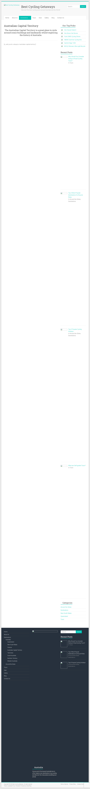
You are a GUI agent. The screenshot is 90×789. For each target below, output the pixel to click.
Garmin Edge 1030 (70, 43)
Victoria (9, 647)
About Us (15, 18)
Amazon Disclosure (81, 784)
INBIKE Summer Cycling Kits (73, 40)
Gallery (47, 18)
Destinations (24, 18)
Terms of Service (64, 784)
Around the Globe (66, 607)
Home (7, 18)
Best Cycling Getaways (38, 7)
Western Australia (12, 661)
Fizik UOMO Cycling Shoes (72, 36)
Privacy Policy (72, 784)
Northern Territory (12, 658)
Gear (40, 18)
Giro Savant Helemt (70, 30)
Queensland (64, 616)
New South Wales (66, 613)
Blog (53, 18)
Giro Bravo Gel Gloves (71, 33)
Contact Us (60, 18)
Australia (8, 639)
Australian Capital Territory (14, 650)
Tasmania (10, 653)
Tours (34, 18)
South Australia (11, 655)
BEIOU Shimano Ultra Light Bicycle (74, 46)
